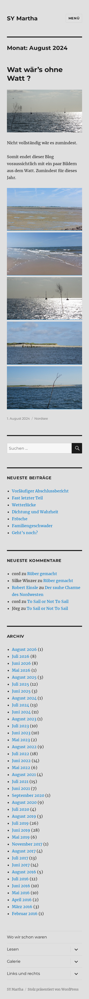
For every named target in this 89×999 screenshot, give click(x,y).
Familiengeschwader (32, 525)
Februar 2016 (25, 913)
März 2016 (22, 906)
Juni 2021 (21, 788)
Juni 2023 (21, 732)
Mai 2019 (21, 837)
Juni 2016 (21, 885)
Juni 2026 (21, 663)
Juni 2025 (21, 691)
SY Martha (22, 18)
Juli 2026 (20, 656)
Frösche (19, 518)
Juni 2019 (21, 830)
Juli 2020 (20, 809)
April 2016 (22, 899)
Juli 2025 (20, 684)
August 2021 (24, 774)
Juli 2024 (20, 705)
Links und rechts (23, 973)
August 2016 (24, 871)
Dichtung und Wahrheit (35, 511)
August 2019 (24, 816)
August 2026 (24, 649)
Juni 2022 (21, 760)
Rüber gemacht (42, 573)
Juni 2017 (21, 864)
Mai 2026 (21, 670)
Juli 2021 (20, 781)
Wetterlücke (24, 504)
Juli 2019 (20, 823)
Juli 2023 (20, 725)
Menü (73, 18)
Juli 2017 (20, 857)
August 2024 (24, 698)
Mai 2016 (21, 892)
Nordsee (41, 418)
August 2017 (24, 851)
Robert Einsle (25, 587)
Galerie (14, 961)
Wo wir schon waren (27, 937)
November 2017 (27, 844)
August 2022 (24, 746)
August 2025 (24, 677)
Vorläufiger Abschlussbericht (40, 490)
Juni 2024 (21, 711)
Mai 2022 (21, 767)
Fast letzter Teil (27, 497)
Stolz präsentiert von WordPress (53, 989)
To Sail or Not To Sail (47, 601)
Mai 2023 (21, 739)
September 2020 (28, 795)
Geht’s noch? (25, 532)
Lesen (13, 949)
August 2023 (24, 718)
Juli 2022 (20, 753)
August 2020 (24, 802)
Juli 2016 (20, 878)
